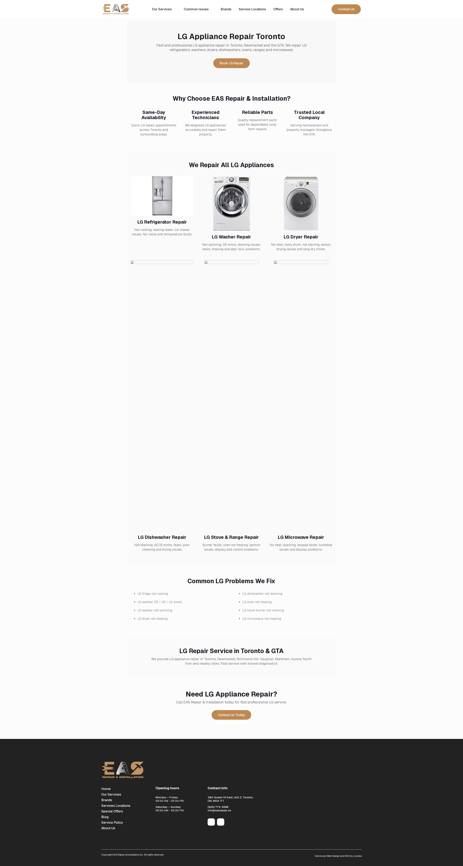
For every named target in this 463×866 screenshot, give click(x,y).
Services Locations (115, 806)
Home (106, 789)
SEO (347, 855)
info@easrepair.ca (219, 810)
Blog (105, 817)
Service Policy (112, 822)
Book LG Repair (231, 63)
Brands (106, 800)
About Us (108, 828)
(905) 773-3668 (218, 807)
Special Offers (112, 811)
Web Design (333, 855)
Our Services (111, 794)
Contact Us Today (231, 715)
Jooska (357, 855)
